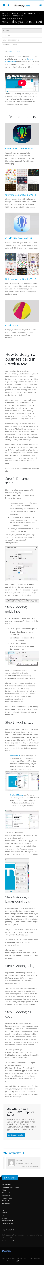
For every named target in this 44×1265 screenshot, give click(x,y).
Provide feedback (7, 1221)
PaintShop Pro (6, 1193)
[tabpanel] (22, 78)
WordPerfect (6, 1204)
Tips (3, 1215)
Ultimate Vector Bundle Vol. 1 (20, 194)
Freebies (4, 1213)
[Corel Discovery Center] (22, 5)
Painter (4, 1190)
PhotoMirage (6, 1195)
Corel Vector (11, 325)
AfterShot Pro (6, 1185)
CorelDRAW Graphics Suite (19, 148)
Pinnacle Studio (7, 1198)
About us (5, 1218)
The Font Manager (17, 795)
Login (40, 5)
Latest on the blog (7, 1223)
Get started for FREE (8, 1241)
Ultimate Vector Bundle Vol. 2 (20, 279)
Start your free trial (15, 1135)
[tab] (22, 30)
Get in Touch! (9, 1177)
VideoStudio (6, 1201)
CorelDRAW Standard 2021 (19, 238)
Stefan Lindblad (13, 51)
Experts (4, 1210)
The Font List (15, 756)
